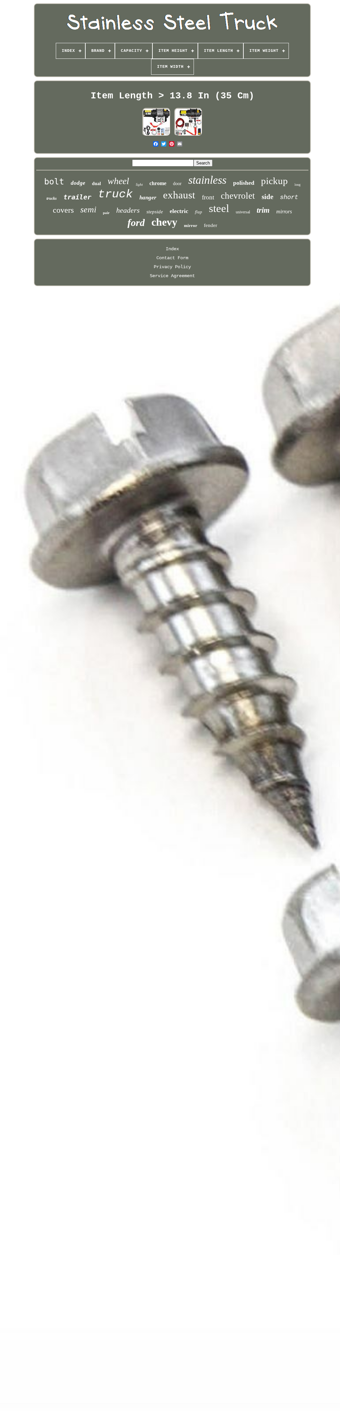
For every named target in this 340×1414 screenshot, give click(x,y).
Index (172, 249)
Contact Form (172, 258)
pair (106, 213)
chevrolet (238, 196)
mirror (190, 225)
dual (96, 183)
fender (210, 225)
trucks (51, 198)
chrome (157, 183)
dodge (78, 183)
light (139, 184)
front (208, 197)
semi (88, 209)
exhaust (179, 195)
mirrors (284, 211)
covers (63, 210)
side (267, 197)
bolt (54, 181)
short (289, 197)
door (177, 183)
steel (219, 208)
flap (198, 211)
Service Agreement (172, 275)
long (297, 184)
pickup (274, 180)
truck (115, 194)
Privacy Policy (172, 267)
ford (136, 222)
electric (179, 211)
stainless (207, 180)
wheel (118, 181)
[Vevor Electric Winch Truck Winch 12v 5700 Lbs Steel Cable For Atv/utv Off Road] (156, 135)
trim (263, 210)
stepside (154, 211)
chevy (164, 222)
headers (128, 210)
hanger (147, 197)
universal (243, 212)
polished (243, 182)
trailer (77, 197)
